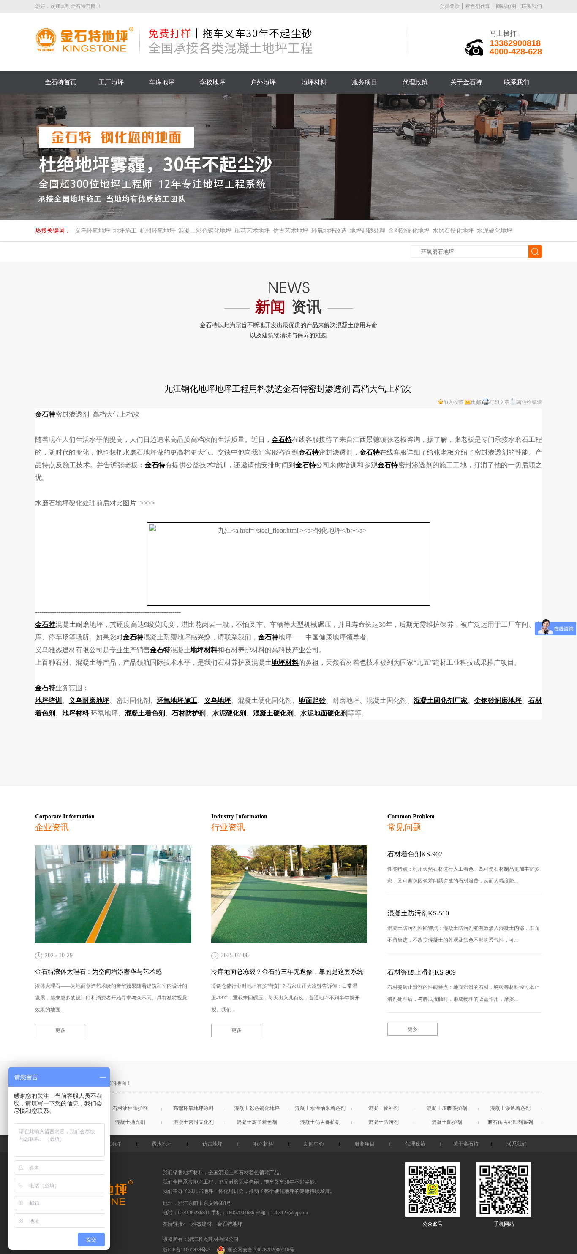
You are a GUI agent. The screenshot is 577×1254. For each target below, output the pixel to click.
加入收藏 (453, 402)
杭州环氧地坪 (157, 231)
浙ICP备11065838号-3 (186, 1250)
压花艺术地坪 (252, 231)
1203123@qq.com (289, 1213)
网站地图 (506, 6)
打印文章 (499, 402)
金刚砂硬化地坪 (409, 231)
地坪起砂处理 (367, 231)
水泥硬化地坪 (494, 231)
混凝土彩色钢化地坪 (204, 231)
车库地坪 (161, 82)
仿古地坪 (212, 1144)
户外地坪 (263, 82)
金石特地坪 (229, 1224)
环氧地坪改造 (329, 231)
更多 (60, 1030)
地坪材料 (314, 82)
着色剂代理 (477, 6)
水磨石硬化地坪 (453, 231)
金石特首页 (60, 82)
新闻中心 (314, 1144)
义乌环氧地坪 (92, 231)
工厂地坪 (111, 82)
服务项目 (364, 82)
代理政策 (415, 82)
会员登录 (449, 6)
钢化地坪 (111, 1144)
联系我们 (532, 6)
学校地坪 (212, 82)
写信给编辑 (529, 402)
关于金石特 (466, 82)
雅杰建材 (201, 1224)
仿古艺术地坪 (290, 231)
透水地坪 (162, 1144)
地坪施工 (125, 231)
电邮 (476, 402)
